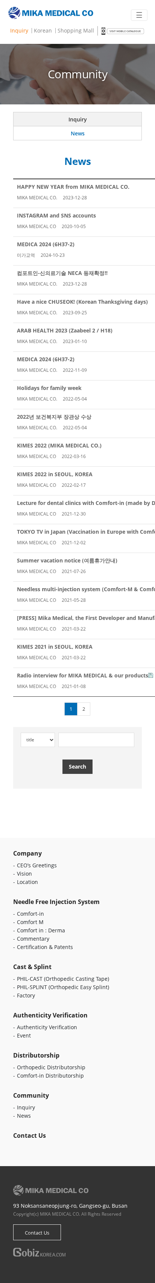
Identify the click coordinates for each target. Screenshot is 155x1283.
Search (77, 766)
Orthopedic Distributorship (51, 1067)
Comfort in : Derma (41, 930)
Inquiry (19, 30)
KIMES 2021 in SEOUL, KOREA (55, 646)
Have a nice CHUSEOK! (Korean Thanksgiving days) (82, 301)
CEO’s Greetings (37, 865)
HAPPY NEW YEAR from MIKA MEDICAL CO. (73, 186)
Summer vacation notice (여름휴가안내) (67, 560)
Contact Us (37, 1232)
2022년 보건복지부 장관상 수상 (54, 416)
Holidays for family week (49, 387)
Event (24, 1035)
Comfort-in (30, 913)
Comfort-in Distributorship (50, 1075)
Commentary (33, 938)
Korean (43, 30)
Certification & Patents (45, 947)
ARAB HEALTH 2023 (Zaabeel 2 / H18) (64, 330)
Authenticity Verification (47, 1027)
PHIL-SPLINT (63, 987)
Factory (26, 995)
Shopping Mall (76, 30)
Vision (24, 873)
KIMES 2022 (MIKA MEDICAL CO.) (59, 445)
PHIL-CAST (63, 978)
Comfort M (30, 922)
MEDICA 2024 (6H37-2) (45, 244)
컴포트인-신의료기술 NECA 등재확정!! (62, 272)
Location (27, 881)
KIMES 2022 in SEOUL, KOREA (55, 474)
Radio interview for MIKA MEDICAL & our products (82, 675)
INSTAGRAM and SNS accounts (56, 215)
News (78, 133)
